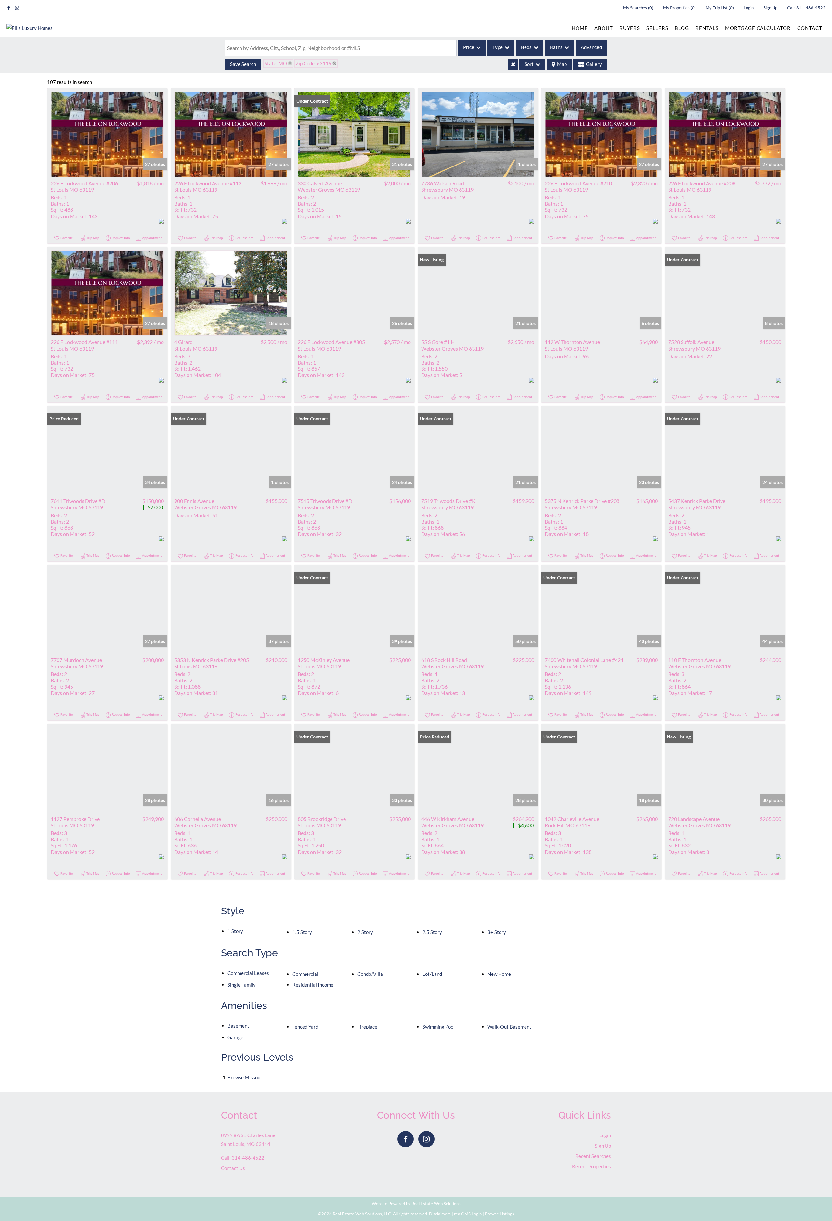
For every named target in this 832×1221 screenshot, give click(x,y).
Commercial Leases (248, 973)
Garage (235, 1037)
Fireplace (367, 1026)
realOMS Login (468, 1213)
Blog (682, 28)
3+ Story (497, 932)
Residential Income (312, 985)
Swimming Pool (438, 1026)
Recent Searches (593, 1156)
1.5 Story (302, 932)
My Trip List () (720, 7)
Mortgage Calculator (758, 28)
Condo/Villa (370, 974)
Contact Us (233, 1168)
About (603, 28)
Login (749, 7)
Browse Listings (499, 1213)
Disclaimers (440, 1213)
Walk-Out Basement (509, 1026)
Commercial (305, 974)
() (638, 7)
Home (580, 28)
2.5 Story (432, 932)
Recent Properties (591, 1166)
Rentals (707, 28)
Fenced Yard (305, 1026)
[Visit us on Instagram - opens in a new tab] (17, 8)
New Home (499, 974)
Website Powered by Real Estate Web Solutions (416, 1203)
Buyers (629, 28)
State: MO (276, 63)
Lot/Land (432, 974)
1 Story (235, 931)
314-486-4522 (811, 7)
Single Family (242, 985)
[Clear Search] (513, 64)
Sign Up (770, 7)
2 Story (365, 932)
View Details (107, 134)
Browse (246, 1077)
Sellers (657, 28)
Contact (809, 28)
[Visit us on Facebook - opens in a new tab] (8, 8)
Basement (238, 1026)
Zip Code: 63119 (314, 63)
